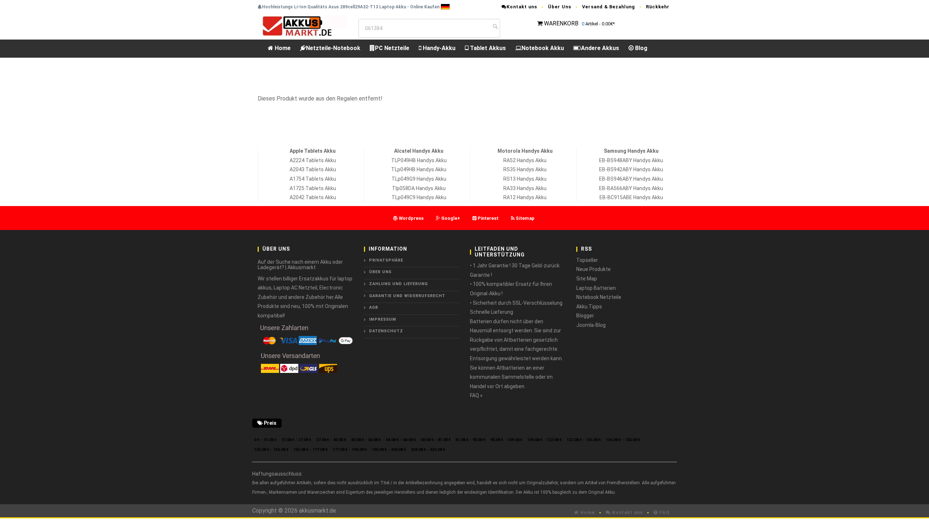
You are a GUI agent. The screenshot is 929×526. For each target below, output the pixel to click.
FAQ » (476, 395)
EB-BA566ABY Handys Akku (631, 188)
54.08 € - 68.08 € (401, 439)
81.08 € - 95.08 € (470, 439)
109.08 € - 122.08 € (544, 439)
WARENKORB (561, 23)
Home (282, 48)
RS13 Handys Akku (525, 179)
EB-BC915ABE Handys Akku (631, 197)
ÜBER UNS (380, 272)
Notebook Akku (542, 48)
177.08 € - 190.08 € (349, 449)
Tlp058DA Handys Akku (419, 188)
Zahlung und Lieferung (398, 284)
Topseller (587, 260)
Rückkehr (658, 6)
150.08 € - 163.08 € (271, 449)
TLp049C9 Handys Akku (419, 197)
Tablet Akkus (487, 48)
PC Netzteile (392, 48)
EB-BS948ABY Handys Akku (631, 160)
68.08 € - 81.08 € (436, 439)
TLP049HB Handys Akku (419, 160)
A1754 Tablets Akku (313, 179)
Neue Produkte (593, 269)
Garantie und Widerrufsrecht (407, 295)
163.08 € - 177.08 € (310, 449)
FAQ (664, 512)
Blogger (585, 316)
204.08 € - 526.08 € (428, 449)
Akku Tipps (589, 306)
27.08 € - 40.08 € (331, 439)
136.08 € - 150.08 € (623, 439)
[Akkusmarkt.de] (302, 25)
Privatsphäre (386, 260)
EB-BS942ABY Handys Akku (631, 169)
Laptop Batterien (596, 288)
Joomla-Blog (591, 325)
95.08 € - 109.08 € (506, 439)
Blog (640, 48)
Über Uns (559, 6)
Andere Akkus (600, 48)
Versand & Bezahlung (608, 6)
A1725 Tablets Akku (313, 188)
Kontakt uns (522, 6)
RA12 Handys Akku (525, 197)
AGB (373, 307)
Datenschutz (386, 331)
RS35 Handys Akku (525, 169)
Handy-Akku (438, 48)
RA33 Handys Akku (525, 188)
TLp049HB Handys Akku (418, 169)
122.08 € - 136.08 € (583, 439)
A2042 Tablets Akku (313, 197)
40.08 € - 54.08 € (366, 439)
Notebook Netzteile (598, 297)
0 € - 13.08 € (265, 439)
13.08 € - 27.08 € (296, 439)
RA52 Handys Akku (525, 160)
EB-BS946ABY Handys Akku (631, 179)
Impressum (382, 319)
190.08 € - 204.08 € (389, 449)
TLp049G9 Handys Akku (419, 179)
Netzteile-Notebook (333, 48)
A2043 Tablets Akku (313, 169)
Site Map (586, 279)
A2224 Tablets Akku (313, 160)
